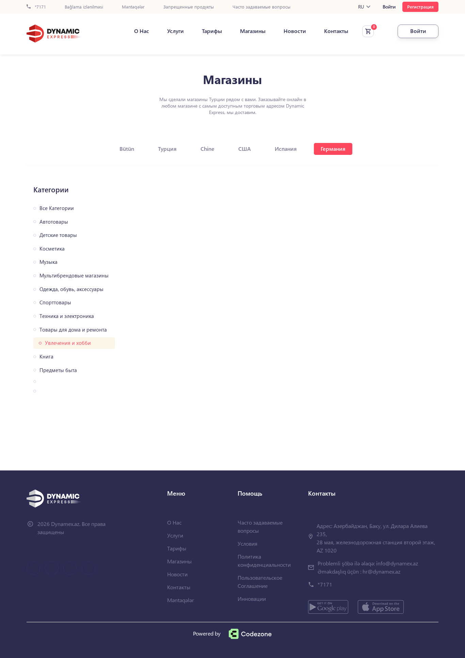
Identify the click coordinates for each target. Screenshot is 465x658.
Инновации (252, 598)
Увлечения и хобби (68, 343)
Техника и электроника (66, 316)
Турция (167, 148)
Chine (207, 148)
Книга (46, 356)
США (244, 148)
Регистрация (420, 7)
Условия (247, 543)
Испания (286, 148)
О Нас (141, 31)
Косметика (52, 248)
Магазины (253, 31)
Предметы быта (58, 370)
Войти (389, 7)
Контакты (336, 31)
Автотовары (53, 222)
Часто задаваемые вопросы (261, 7)
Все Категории (56, 208)
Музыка (48, 262)
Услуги (175, 31)
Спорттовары (55, 302)
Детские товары (58, 235)
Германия (333, 148)
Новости (295, 31)
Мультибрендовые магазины (74, 275)
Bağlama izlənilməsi (84, 7)
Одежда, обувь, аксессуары (71, 289)
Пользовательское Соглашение (260, 581)
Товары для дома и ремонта (73, 329)
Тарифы (212, 31)
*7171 (39, 7)
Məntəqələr (133, 7)
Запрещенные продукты (188, 7)
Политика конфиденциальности (264, 560)
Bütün (126, 148)
